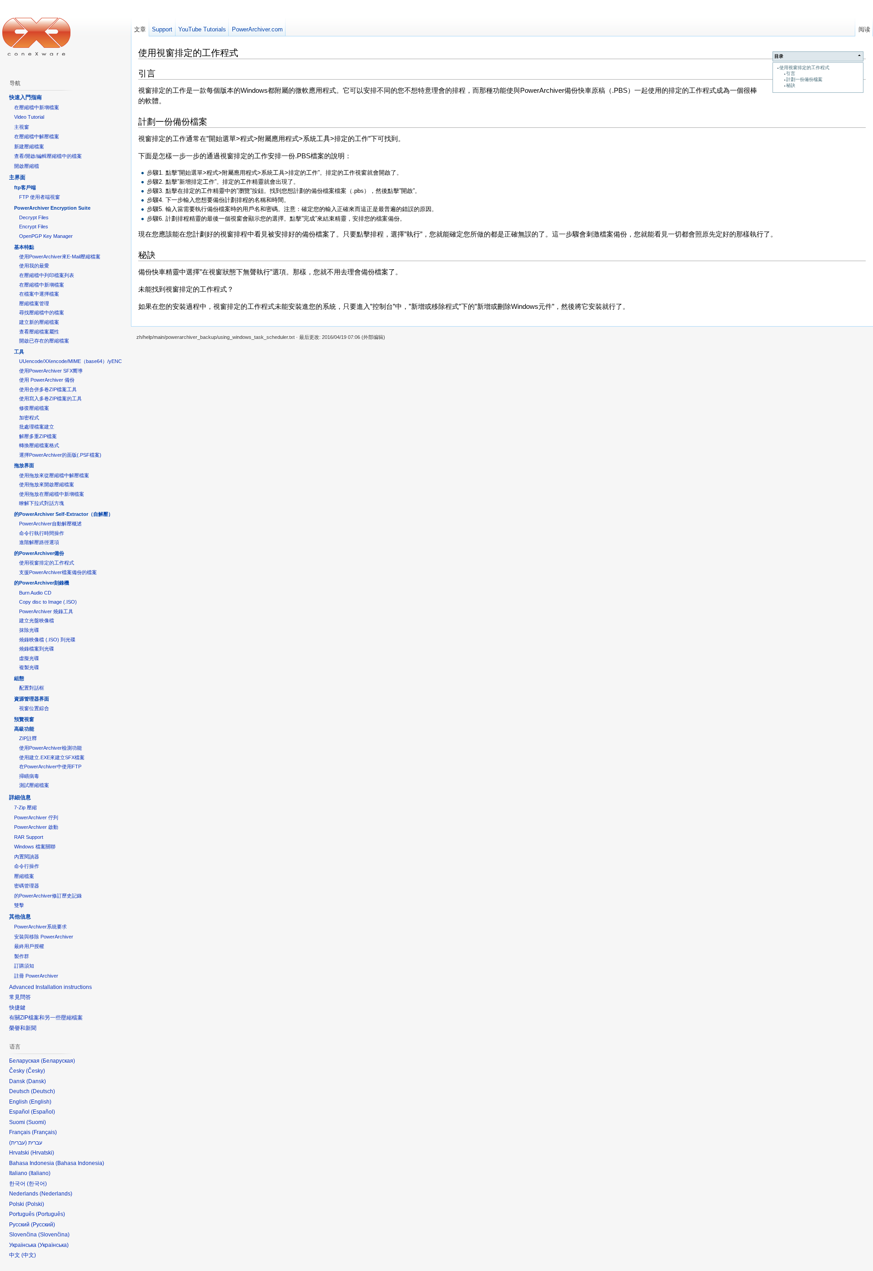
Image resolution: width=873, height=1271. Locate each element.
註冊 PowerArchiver (36, 975)
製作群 (21, 956)
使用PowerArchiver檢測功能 (50, 748)
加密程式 (29, 417)
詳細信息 (20, 797)
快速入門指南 (25, 97)
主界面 (17, 177)
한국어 (37, 1183)
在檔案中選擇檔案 (39, 294)
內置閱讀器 (26, 856)
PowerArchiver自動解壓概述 (50, 523)
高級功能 (24, 728)
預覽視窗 (24, 719)
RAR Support (28, 837)
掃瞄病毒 (29, 776)
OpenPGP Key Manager (46, 236)
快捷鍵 (17, 1007)
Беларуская (58, 1061)
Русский (43, 1224)
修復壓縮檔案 (34, 408)
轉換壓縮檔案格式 (39, 445)
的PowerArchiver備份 (39, 553)
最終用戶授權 (29, 946)
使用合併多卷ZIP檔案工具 (48, 389)
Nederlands (55, 1193)
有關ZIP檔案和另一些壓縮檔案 (46, 1017)
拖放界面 (24, 465)
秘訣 (790, 85)
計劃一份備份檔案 (804, 79)
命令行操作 (26, 866)
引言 (790, 73)
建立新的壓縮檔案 (39, 322)
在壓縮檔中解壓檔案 (36, 136)
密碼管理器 (26, 885)
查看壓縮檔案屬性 (39, 331)
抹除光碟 (29, 630)
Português (50, 1214)
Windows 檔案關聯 (34, 846)
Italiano (39, 1173)
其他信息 (20, 916)
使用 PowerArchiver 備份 (47, 380)
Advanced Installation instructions (50, 987)
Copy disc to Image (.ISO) (48, 602)
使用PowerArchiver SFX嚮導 (51, 370)
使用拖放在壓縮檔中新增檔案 (51, 494)
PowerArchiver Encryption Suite (52, 208)
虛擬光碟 (29, 658)
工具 (19, 351)
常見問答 (20, 997)
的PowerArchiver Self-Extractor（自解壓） (63, 514)
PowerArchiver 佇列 (36, 817)
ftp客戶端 (25, 187)
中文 (28, 1255)
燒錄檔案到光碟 (36, 648)
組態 (19, 678)
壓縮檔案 (24, 876)
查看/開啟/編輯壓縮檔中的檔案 (48, 156)
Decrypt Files (34, 217)
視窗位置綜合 (34, 708)
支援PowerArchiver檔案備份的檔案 (58, 572)
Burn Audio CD (35, 592)
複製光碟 (29, 667)
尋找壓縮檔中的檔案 (41, 312)
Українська (53, 1245)
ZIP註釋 (28, 738)
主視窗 (21, 127)
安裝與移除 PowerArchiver (43, 936)
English (40, 1102)
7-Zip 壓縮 (25, 807)
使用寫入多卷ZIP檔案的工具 (50, 398)
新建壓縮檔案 (29, 146)
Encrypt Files (33, 226)
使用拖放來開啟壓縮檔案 (46, 484)
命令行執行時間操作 (41, 533)
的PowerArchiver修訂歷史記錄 (48, 895)
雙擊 (19, 905)
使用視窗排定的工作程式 (804, 67)
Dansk (36, 1081)
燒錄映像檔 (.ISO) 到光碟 (47, 639)
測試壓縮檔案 (34, 785)
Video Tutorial (29, 117)
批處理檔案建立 (36, 426)
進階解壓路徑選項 (39, 542)
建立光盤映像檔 (36, 620)
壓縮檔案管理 (34, 303)
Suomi (36, 1122)
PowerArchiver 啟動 (36, 827)
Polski (34, 1204)
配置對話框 (31, 688)
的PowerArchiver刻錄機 (41, 582)
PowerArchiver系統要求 (40, 926)
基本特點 (24, 247)
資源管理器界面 (31, 698)
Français (44, 1132)
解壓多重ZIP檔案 (38, 436)
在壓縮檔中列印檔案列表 (46, 275)
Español (43, 1112)
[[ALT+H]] (36, 36)
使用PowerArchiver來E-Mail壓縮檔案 (59, 256)
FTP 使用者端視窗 (39, 197)
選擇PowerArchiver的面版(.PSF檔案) (60, 455)
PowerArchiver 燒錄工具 (46, 611)
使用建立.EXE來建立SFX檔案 (52, 757)
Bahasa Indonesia (79, 1163)
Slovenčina (54, 1234)
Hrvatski (42, 1153)
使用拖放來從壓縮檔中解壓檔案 (54, 475)
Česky (35, 1071)
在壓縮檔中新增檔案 (36, 107)
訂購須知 (24, 965)
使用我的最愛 (34, 265)
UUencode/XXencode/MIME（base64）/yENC (70, 361)
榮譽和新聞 (22, 1028)
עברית (18, 1143)
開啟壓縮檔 (26, 166)
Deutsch (43, 1091)
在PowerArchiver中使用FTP (50, 766)
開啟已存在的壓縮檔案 (44, 340)
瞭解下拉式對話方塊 (41, 503)
